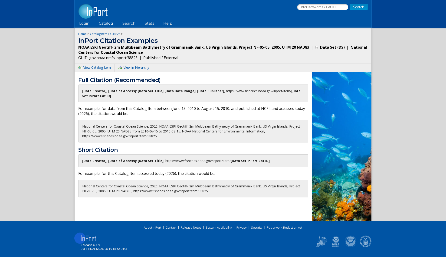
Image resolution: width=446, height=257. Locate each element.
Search (128, 23)
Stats (149, 23)
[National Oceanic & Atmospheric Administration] (351, 246)
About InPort (152, 227)
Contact (171, 227)
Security (256, 227)
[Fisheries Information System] (321, 246)
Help (167, 23)
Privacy (241, 227)
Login (84, 23)
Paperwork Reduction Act (284, 227)
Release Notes (191, 227)
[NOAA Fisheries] (336, 246)
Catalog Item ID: (105, 34)
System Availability (219, 227)
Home (82, 34)
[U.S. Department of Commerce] (366, 246)
